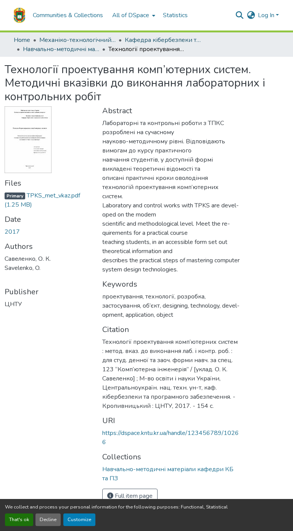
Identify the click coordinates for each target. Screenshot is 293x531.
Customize (79, 519)
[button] (19, 15)
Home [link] (22, 40)
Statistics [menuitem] (175, 15)
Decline (48, 519)
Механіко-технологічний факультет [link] (77, 40)
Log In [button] (267, 15)
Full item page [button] (133, 496)
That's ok (19, 519)
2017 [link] (12, 232)
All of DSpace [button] (130, 15)
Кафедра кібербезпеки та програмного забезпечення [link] (163, 40)
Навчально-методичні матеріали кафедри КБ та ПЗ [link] (61, 49)
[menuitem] (133, 15)
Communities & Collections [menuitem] (68, 15)
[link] (49, 200)
